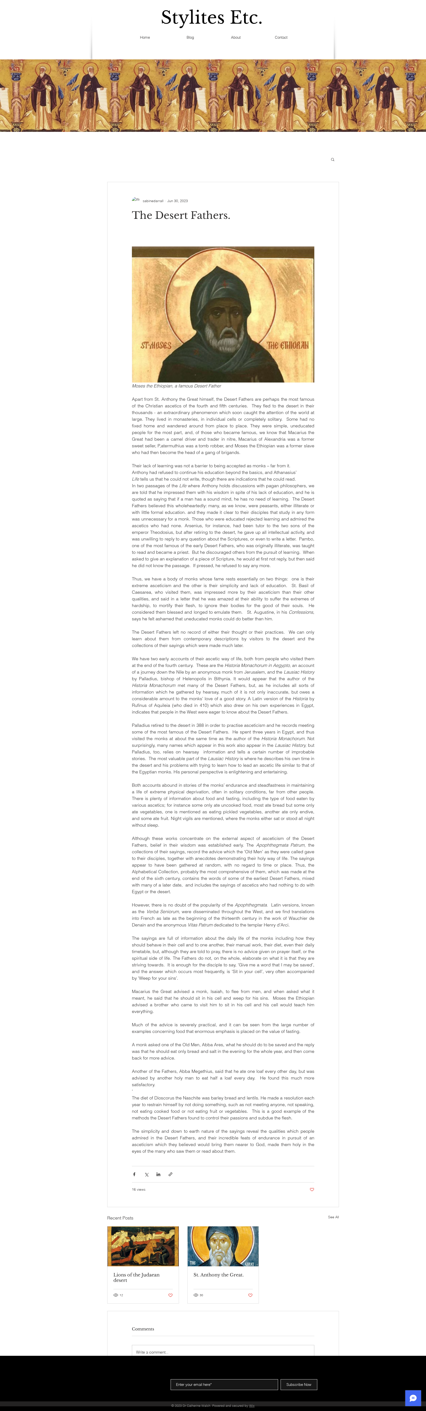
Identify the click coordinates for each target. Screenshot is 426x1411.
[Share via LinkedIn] (158, 1174)
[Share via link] (170, 1174)
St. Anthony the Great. (219, 1275)
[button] (332, 159)
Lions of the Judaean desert (136, 1277)
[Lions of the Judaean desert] (143, 1246)
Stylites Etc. (212, 17)
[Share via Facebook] (134, 1174)
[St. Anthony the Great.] (223, 1246)
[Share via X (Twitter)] (146, 1174)
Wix (252, 1406)
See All (333, 1217)
